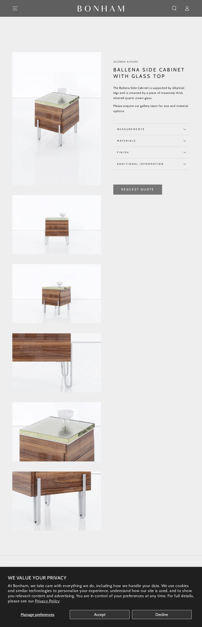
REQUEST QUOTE (137, 189)
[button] (174, 8)
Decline (161, 614)
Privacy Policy (47, 601)
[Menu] (15, 8)
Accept (99, 614)
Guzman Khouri (125, 61)
